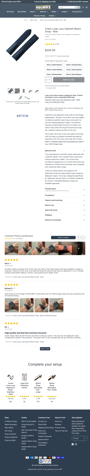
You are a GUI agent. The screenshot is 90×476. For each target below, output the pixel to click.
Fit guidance (49, 195)
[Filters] (78, 237)
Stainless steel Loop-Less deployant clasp (60, 100)
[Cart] (87, 7)
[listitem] (11, 248)
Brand (32, 11)
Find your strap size (63, 56)
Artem (54, 39)
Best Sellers (22, 11)
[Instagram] (76, 444)
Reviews (58, 424)
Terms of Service (61, 431)
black (47, 141)
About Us (58, 421)
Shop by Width (10, 440)
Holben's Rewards (45, 436)
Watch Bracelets (11, 424)
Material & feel (50, 151)
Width (54, 11)
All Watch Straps (11, 421)
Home (25, 20)
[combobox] (69, 7)
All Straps (10, 11)
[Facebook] (73, 444)
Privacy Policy (60, 428)
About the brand (51, 210)
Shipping (48, 215)
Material (43, 11)
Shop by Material (11, 437)
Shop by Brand (10, 434)
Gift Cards (8, 431)
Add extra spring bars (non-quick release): (57, 85)
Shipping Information (46, 428)
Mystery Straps (39, 16)
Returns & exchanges (53, 220)
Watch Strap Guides (28, 421)
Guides (51, 16)
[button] (50, 44)
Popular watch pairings (53, 200)
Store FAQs (42, 424)
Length (64, 11)
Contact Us (42, 421)
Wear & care (49, 205)
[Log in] (83, 7)
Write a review (63, 237)
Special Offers (43, 439)
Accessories (76, 11)
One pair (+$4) (51, 88)
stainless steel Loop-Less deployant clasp (66, 141)
